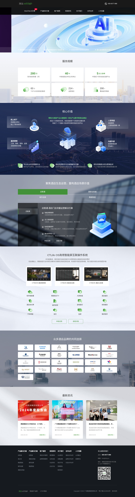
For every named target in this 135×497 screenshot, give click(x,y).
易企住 (20, 459)
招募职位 (78, 459)
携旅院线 (92, 197)
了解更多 (25, 38)
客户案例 (57, 11)
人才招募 (101, 11)
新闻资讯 (68, 11)
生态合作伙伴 (69, 462)
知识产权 (60, 462)
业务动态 (52, 459)
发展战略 (60, 459)
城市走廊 (42, 197)
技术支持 (114, 491)
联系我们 (60, 470)
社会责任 (52, 462)
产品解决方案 (44, 11)
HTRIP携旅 (43, 491)
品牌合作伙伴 (69, 459)
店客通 (42, 192)
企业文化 (52, 466)
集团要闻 (52, 455)
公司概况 (78, 455)
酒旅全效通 (92, 192)
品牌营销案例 (43, 459)
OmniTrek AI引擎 (29, 11)
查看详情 (59, 241)
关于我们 (79, 11)
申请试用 (47, 241)
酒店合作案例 (43, 455)
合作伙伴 (90, 11)
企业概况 (60, 455)
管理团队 (60, 466)
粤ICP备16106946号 (104, 491)
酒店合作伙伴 (69, 455)
